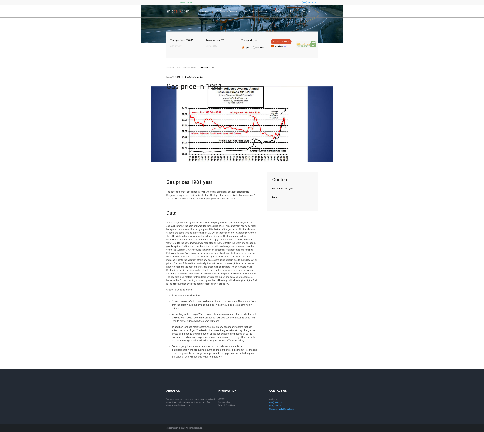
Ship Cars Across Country (256, 11)
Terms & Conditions (226, 405)
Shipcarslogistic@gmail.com (281, 409)
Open (247, 48)
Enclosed (259, 48)
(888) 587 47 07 (310, 2)
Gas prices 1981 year (282, 188)
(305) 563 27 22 (276, 405)
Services (221, 398)
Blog (292, 11)
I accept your (281, 46)
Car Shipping (203, 11)
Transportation (224, 402)
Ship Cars (170, 67)
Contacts (306, 11)
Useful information (190, 67)
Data (274, 197)
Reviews (278, 11)
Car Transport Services (227, 11)
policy (286, 46)
